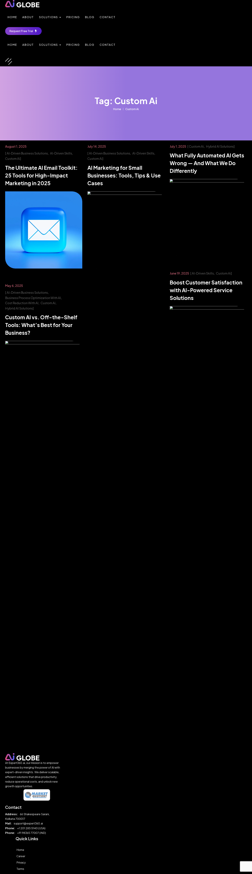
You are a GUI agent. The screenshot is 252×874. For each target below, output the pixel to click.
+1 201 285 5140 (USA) (31, 828)
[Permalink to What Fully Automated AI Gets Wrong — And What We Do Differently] (208, 217)
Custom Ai (132, 109)
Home (117, 109)
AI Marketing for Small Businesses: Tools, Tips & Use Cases (124, 175)
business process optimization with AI (33, 298)
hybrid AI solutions (220, 146)
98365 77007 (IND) (34, 833)
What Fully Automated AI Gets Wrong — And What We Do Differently (207, 163)
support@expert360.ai (28, 823)
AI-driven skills (61, 153)
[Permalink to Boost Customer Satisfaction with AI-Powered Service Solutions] (208, 344)
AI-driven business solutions (27, 153)
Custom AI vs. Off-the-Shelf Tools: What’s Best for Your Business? (41, 325)
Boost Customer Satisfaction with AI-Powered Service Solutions (206, 290)
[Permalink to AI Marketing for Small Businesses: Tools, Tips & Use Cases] (126, 229)
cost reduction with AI (21, 303)
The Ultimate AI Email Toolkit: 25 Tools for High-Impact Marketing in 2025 (41, 175)
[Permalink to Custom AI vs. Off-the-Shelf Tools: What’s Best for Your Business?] (43, 379)
